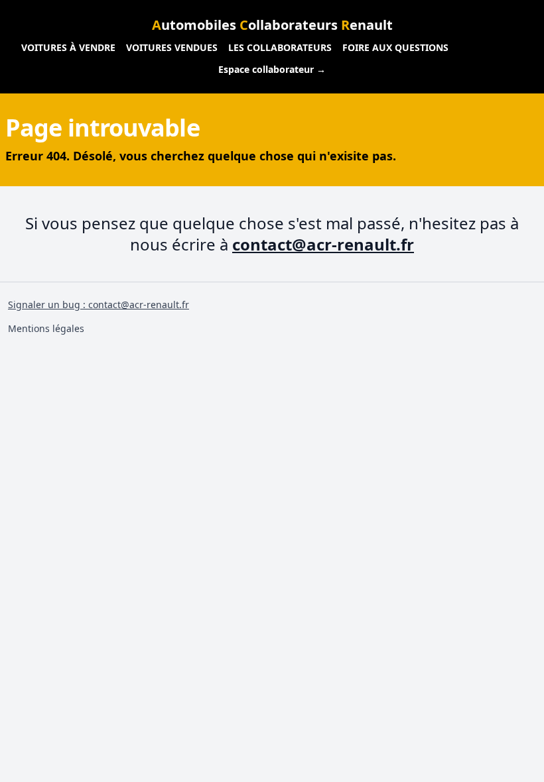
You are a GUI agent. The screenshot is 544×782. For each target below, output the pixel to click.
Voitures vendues (172, 47)
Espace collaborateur (272, 69)
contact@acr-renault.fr (323, 244)
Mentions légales (46, 328)
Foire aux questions (395, 47)
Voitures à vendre (68, 47)
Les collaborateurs (280, 47)
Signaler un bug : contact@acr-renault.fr (98, 304)
